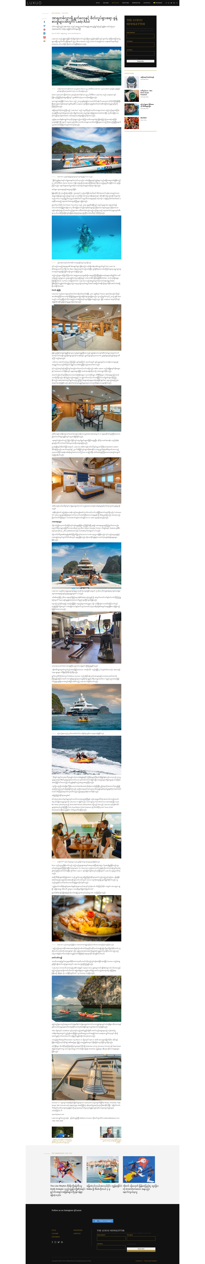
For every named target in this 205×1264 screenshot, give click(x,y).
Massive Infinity (87, 1261)
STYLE (54, 1230)
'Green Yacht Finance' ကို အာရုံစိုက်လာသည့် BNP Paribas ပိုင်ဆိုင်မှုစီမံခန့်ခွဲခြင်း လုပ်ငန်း (110, 1141)
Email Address (131, 32)
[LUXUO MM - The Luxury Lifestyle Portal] (34, 2)
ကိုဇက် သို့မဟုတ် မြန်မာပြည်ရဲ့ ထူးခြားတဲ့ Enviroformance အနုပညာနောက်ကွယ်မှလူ (141, 1189)
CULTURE (55, 1233)
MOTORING (56, 1237)
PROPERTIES (78, 1230)
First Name (130, 41)
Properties (136, 3)
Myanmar (158, 3)
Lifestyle (147, 3)
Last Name (129, 50)
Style (98, 3)
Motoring (115, 3)
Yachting (125, 3)
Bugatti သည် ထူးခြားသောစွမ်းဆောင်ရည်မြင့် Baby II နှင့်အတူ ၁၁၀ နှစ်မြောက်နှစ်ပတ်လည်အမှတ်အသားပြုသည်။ (62, 1141)
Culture (106, 3)
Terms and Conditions (151, 1261)
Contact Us (139, 1261)
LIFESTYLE (77, 1233)
